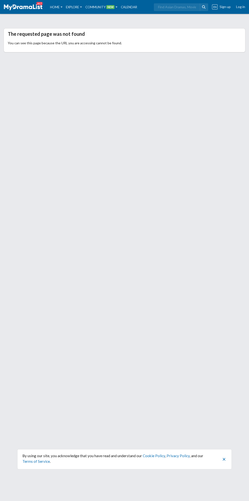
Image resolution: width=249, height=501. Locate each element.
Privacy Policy (178, 456)
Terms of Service (36, 461)
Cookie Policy (154, 456)
